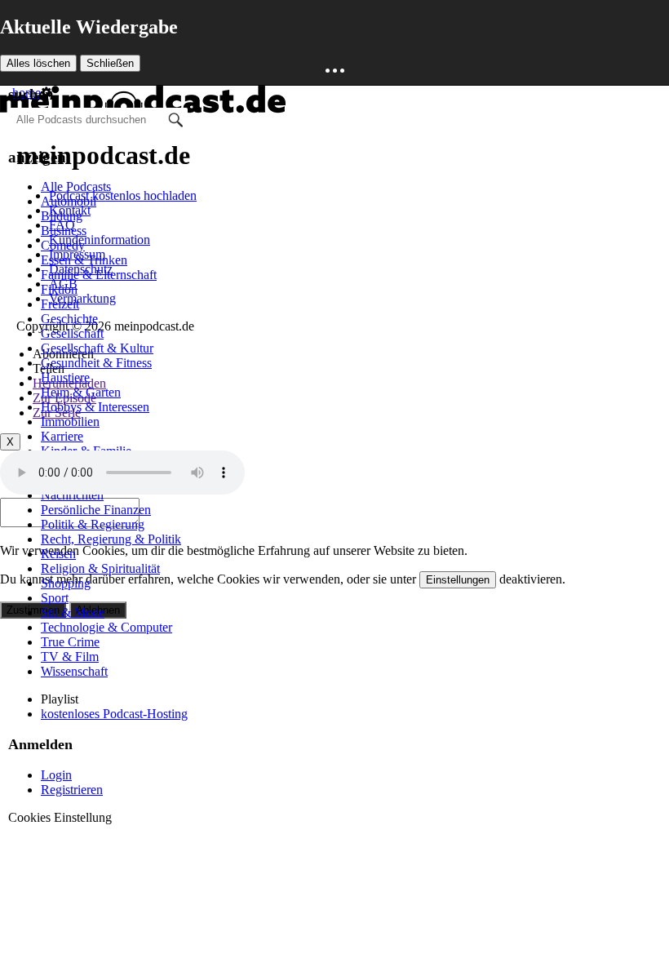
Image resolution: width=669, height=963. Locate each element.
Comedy (63, 245)
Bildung (61, 216)
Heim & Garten (81, 392)
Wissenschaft (74, 671)
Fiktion (59, 289)
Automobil (68, 201)
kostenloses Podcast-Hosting (114, 714)
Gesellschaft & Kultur (97, 348)
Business (63, 230)
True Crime (70, 642)
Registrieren (72, 790)
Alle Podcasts (76, 186)
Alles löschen (38, 63)
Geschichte (69, 319)
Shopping (66, 583)
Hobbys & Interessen (95, 407)
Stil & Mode (72, 612)
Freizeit (60, 304)
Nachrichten (72, 495)
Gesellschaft (72, 333)
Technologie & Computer (106, 627)
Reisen (58, 554)
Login (56, 775)
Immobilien (70, 421)
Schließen (110, 63)
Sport (55, 598)
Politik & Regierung (92, 524)
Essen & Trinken (84, 260)
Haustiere (65, 377)
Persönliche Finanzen (96, 510)
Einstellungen (458, 580)
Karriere (62, 436)
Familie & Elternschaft (99, 275)
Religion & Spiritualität (100, 568)
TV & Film (70, 656)
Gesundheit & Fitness (96, 363)
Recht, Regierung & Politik (111, 539)
